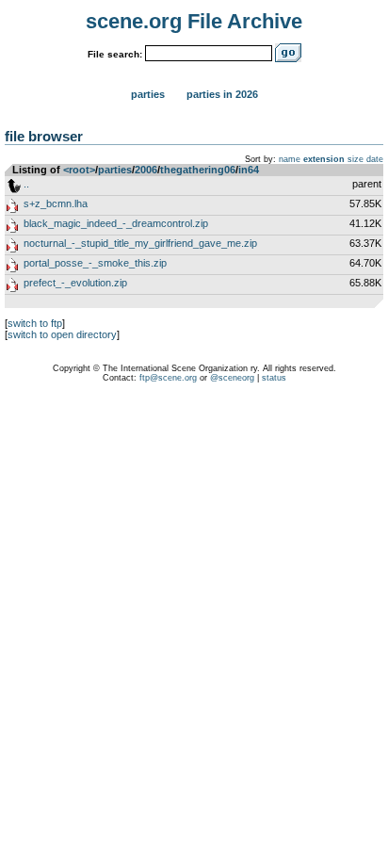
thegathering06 (197, 169)
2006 (146, 169)
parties (115, 169)
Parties (148, 94)
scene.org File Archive (194, 21)
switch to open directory (62, 334)
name (289, 159)
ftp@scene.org (168, 377)
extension (324, 159)
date (374, 159)
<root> (79, 169)
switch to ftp (35, 323)
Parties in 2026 (222, 94)
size (356, 159)
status (274, 377)
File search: (115, 54)
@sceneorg (232, 377)
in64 (248, 169)
